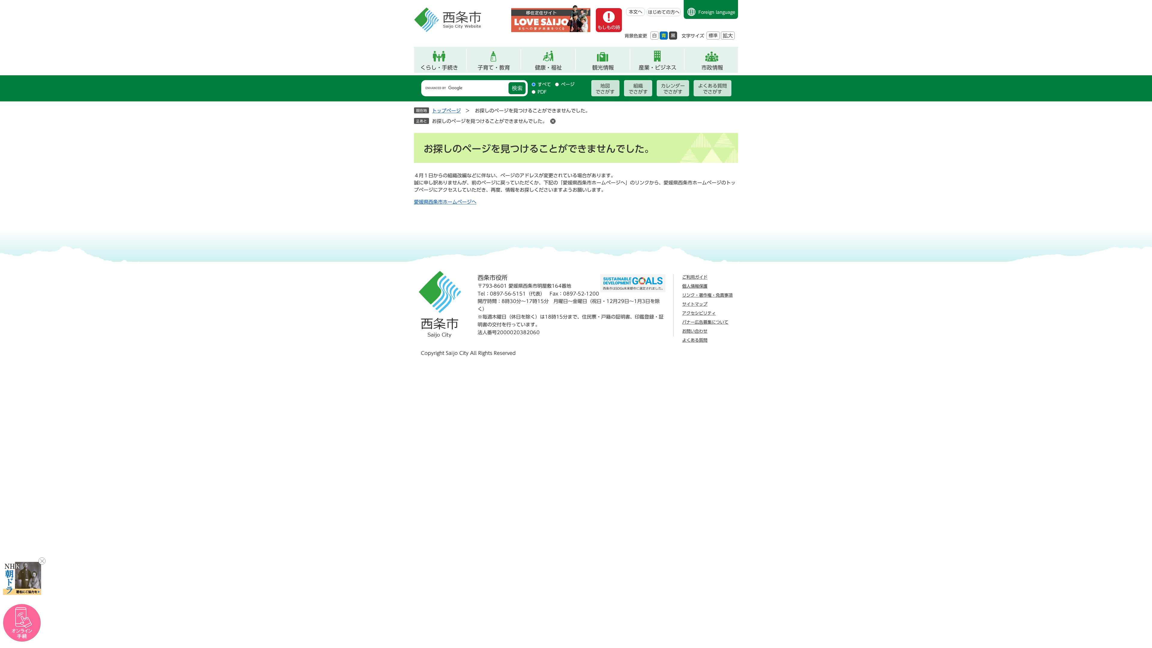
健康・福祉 (548, 67)
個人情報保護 (694, 286)
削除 (553, 121)
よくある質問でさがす (712, 88)
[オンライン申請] (22, 623)
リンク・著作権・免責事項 (707, 295)
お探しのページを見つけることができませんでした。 (489, 121)
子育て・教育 (494, 67)
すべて (544, 84)
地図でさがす (605, 88)
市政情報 (712, 67)
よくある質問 (694, 340)
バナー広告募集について (705, 322)
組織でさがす (638, 88)
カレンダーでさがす (673, 88)
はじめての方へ (664, 12)
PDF (542, 92)
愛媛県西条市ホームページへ (445, 202)
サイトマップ (694, 304)
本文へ (635, 12)
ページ (567, 84)
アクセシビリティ (699, 313)
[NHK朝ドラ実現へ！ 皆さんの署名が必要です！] (22, 578)
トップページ (446, 110)
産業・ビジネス (657, 67)
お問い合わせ (694, 331)
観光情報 (603, 67)
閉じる (42, 561)
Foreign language (716, 12)
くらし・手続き (439, 67)
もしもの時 (609, 27)
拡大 (728, 35)
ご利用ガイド (694, 277)
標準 (713, 35)
